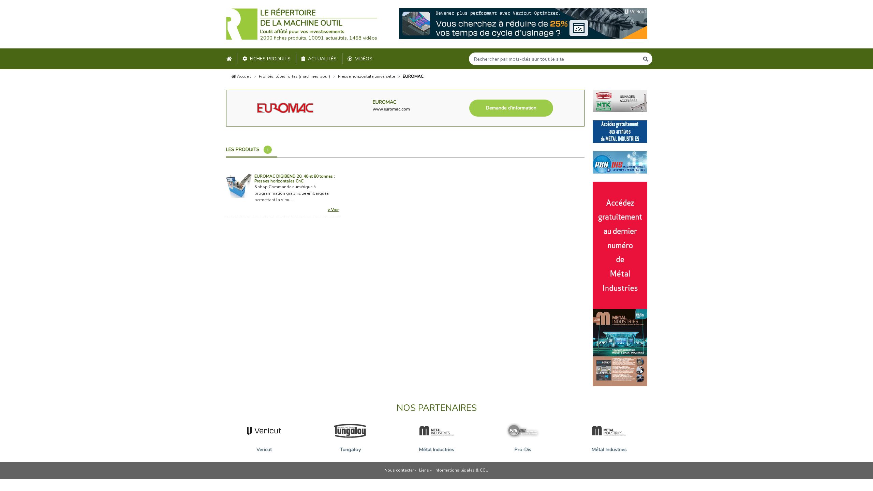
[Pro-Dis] (620, 161)
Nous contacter (399, 470)
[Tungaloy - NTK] (620, 100)
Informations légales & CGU (461, 470)
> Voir (333, 209)
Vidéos (363, 59)
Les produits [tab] (247, 149)
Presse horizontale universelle (366, 76)
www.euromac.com (391, 109)
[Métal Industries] (620, 131)
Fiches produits (270, 59)
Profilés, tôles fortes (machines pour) (294, 76)
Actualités (322, 59)
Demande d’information (511, 108)
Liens (424, 470)
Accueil (243, 76)
